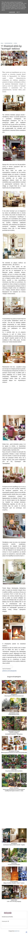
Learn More (12, 12)
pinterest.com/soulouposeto (9, 670)
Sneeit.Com (16, 931)
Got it (18, 12)
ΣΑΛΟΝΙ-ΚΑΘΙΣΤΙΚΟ (8, 43)
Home (2, 43)
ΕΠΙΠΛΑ (15, 43)
